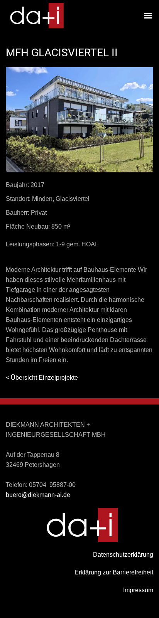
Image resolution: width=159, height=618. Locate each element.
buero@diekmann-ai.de (38, 495)
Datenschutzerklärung (123, 554)
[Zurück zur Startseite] (35, 15)
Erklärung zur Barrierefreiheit (113, 572)
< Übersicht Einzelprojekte (42, 377)
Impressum (138, 590)
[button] (147, 15)
